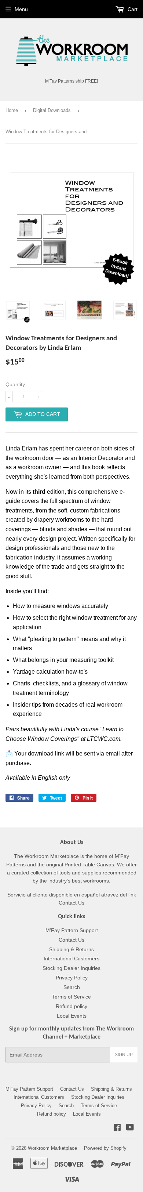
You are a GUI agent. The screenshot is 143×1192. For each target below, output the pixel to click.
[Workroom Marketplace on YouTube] (130, 1128)
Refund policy (71, 1006)
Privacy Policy (72, 978)
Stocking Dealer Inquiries (71, 968)
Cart (132, 9)
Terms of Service (71, 997)
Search (71, 987)
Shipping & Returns (71, 949)
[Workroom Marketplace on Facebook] (117, 1128)
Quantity (15, 384)
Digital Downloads (52, 110)
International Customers (71, 958)
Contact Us (71, 940)
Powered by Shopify (105, 1148)
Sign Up (124, 1054)
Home (12, 110)
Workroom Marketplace (52, 1148)
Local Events (72, 1016)
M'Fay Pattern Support (71, 930)
